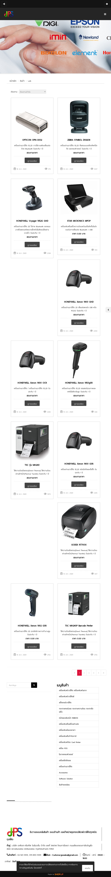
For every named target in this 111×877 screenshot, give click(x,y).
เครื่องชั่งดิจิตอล (65, 760)
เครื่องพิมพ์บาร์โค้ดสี (66, 696)
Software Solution (66, 778)
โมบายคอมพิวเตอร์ (66, 754)
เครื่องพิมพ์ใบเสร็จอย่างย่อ (69, 723)
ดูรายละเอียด (32, 160)
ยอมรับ (87, 868)
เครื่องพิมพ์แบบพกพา (67, 729)
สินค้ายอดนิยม (64, 784)
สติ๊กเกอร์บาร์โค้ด (65, 702)
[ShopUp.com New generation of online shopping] (59, 873)
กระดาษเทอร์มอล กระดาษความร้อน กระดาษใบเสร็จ (76, 710)
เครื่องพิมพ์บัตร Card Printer (70, 742)
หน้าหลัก (13, 80)
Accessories (63, 772)
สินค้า (22, 80)
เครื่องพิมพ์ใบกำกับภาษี (67, 735)
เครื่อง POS (63, 748)
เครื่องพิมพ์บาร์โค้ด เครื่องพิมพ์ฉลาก (73, 690)
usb (29, 80)
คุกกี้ (44, 867)
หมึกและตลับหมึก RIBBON (68, 717)
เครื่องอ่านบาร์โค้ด (65, 766)
